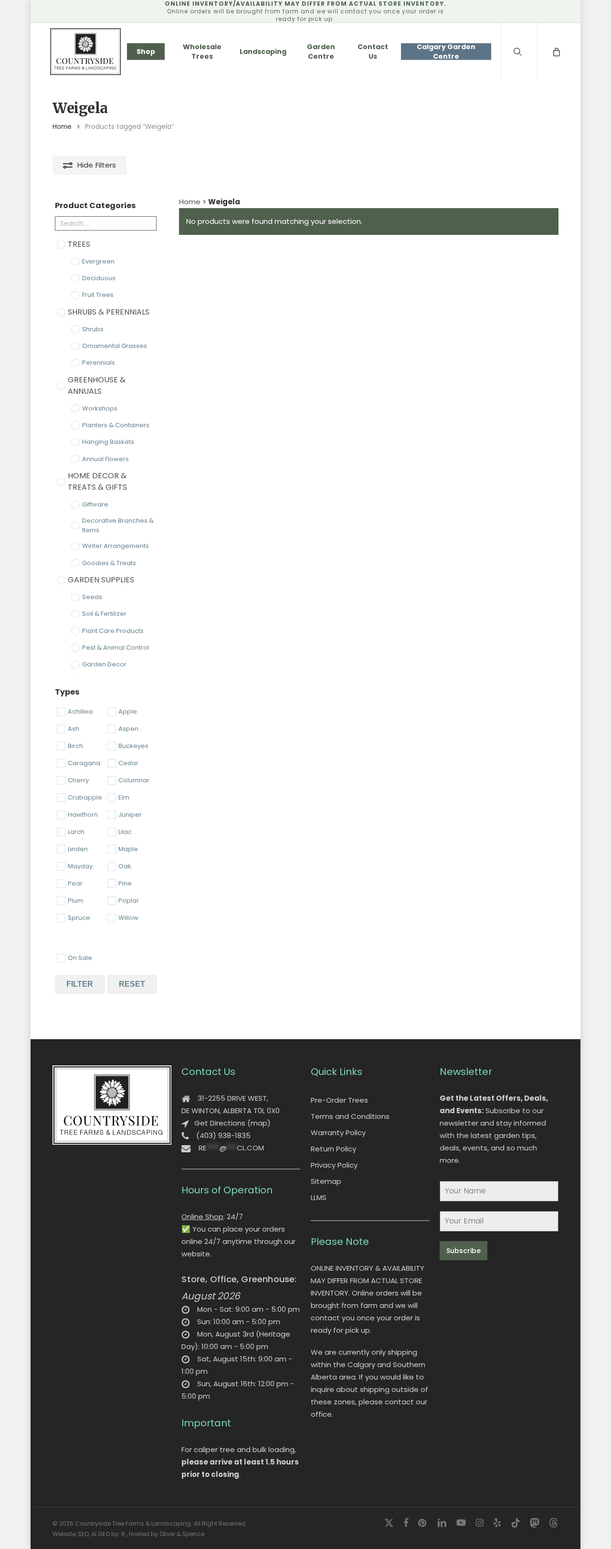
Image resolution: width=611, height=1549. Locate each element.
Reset (132, 984)
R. (123, 1534)
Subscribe (463, 1250)
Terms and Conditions (350, 1116)
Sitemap (326, 1181)
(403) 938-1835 (223, 1135)
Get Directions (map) (232, 1123)
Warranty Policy (338, 1133)
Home (62, 126)
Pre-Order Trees (339, 1100)
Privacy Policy (334, 1165)
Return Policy (333, 1149)
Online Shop (202, 1217)
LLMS (319, 1197)
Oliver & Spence (181, 1534)
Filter (79, 984)
